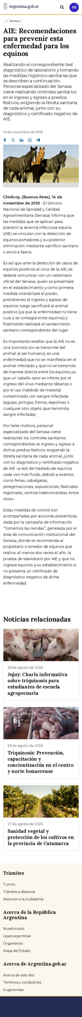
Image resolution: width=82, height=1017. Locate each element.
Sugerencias (13, 990)
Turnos (9, 884)
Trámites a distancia (19, 892)
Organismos (13, 943)
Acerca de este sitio (18, 975)
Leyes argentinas (17, 936)
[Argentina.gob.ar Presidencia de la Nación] (21, 7)
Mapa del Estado (16, 951)
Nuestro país (13, 929)
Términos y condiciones (22, 982)
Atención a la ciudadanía (23, 899)
